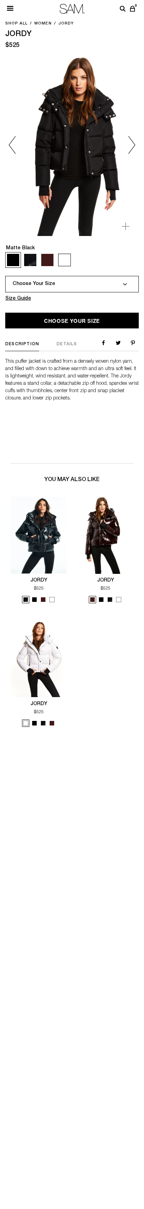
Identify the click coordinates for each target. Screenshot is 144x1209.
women (43, 24)
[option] (72, 145)
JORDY (38, 580)
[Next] (125, 144)
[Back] (18, 144)
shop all (16, 24)
